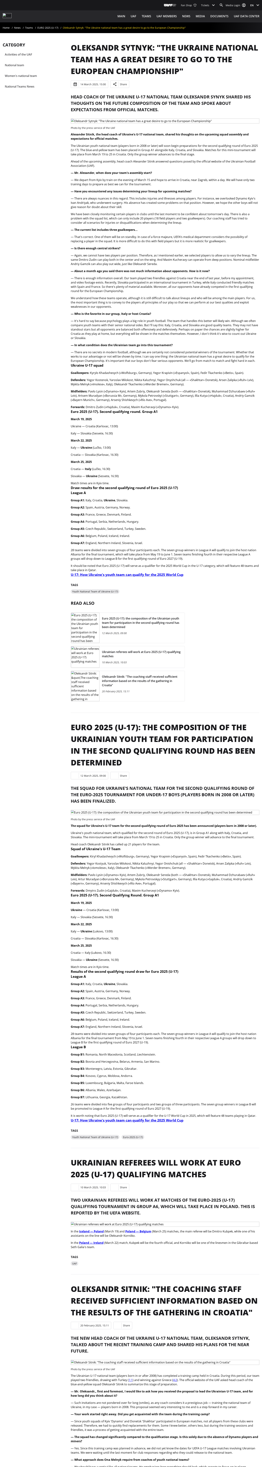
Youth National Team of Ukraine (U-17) (95, 591)
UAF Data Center (246, 16)
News (186, 16)
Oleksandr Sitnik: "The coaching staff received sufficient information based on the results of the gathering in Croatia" (164, 1301)
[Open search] (221, 5)
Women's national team (21, 76)
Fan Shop (186, 5)
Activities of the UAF (18, 54)
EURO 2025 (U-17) (47, 27)
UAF (133, 16)
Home (6, 27)
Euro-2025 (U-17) (133, 1137)
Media (200, 16)
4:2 (175, 1380)
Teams (146, 16)
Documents (219, 16)
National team (14, 65)
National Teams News (19, 86)
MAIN (121, 16)
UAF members (166, 16)
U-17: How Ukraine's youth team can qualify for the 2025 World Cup (127, 574)
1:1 (131, 1380)
